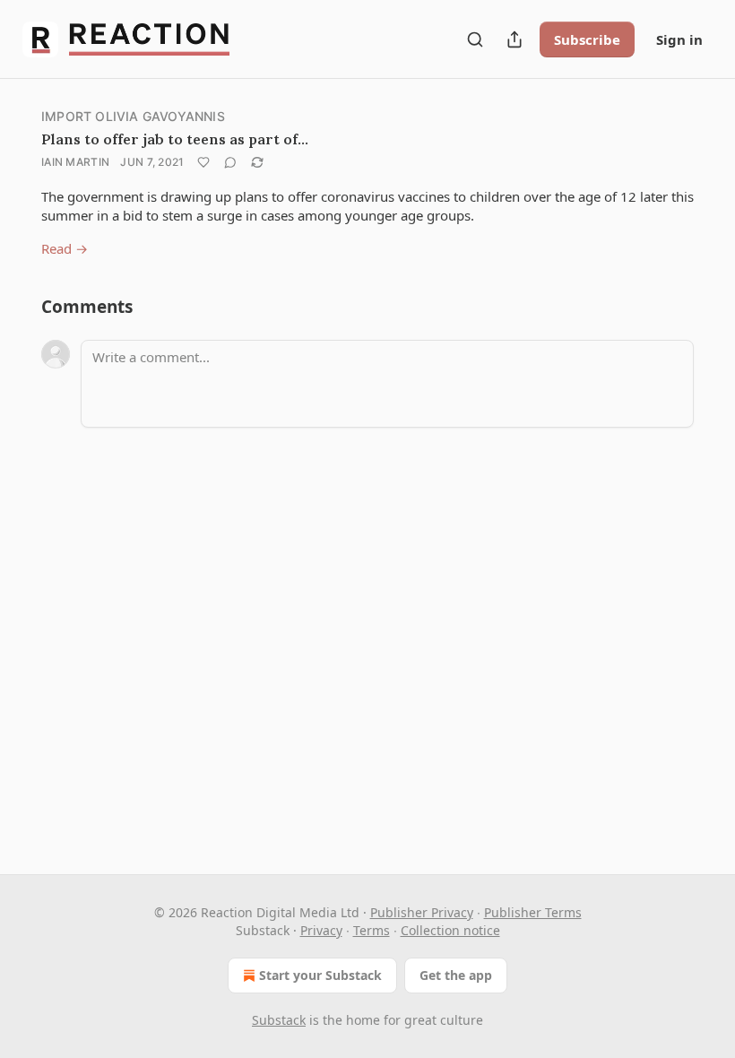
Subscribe (587, 39)
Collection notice (450, 930)
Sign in (679, 39)
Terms (371, 930)
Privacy (321, 930)
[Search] (475, 39)
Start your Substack (320, 975)
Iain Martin (75, 162)
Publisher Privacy (421, 912)
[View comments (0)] (230, 162)
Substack (279, 1019)
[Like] (203, 162)
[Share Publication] (514, 39)
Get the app (455, 975)
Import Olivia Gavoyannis (133, 116)
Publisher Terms (533, 912)
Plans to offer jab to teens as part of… (174, 139)
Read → (64, 248)
